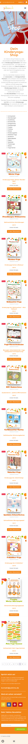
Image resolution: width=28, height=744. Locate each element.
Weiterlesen (14, 614)
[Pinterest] (15, 704)
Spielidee (10, 142)
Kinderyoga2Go (12, 133)
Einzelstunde (11, 121)
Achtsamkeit (11, 116)
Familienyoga (12, 125)
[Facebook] (9, 704)
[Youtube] (20, 704)
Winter (10, 146)
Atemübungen (12, 118)
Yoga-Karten (11, 147)
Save (4, 153)
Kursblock (11, 136)
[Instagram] (3, 704)
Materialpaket (12, 138)
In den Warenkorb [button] (14, 189)
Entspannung (12, 123)
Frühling (10, 129)
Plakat (10, 140)
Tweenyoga (11, 144)
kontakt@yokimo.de (10, 688)
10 (22, 664)
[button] (25, 8)
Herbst (10, 131)
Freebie (10, 127)
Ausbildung (11, 120)
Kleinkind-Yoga (12, 134)
